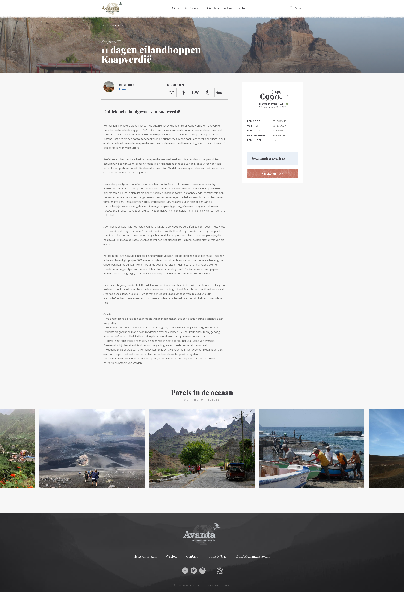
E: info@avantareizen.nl (253, 556)
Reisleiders (212, 8)
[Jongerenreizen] (183, 92)
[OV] (195, 92)
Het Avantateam (145, 556)
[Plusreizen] (207, 92)
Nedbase (225, 585)
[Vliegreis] (219, 92)
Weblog (228, 8)
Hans (122, 89)
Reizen (175, 8)
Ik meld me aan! (273, 174)
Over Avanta (191, 8)
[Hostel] (172, 92)
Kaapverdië (279, 135)
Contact (242, 8)
